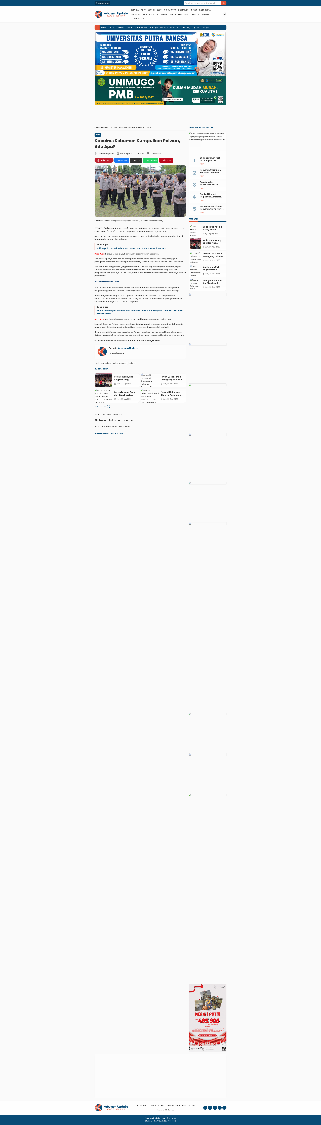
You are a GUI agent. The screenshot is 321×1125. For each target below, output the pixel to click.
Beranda (135, 10)
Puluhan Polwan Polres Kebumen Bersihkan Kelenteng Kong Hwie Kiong (138, 319)
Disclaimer (183, 10)
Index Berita (205, 10)
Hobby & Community (169, 27)
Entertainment (141, 27)
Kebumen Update (128, 348)
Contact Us (170, 10)
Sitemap (205, 14)
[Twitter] (220, 1108)
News (103, 27)
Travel (111, 27)
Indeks (194, 10)
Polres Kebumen (120, 363)
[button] (223, 3)
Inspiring (186, 27)
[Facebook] (205, 1108)
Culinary (120, 27)
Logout (164, 14)
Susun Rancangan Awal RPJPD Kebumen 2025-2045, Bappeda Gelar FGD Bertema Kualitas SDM (140, 312)
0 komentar (155, 153)
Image (206, 27)
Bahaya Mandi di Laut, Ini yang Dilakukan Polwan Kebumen (132, 254)
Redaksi (195, 14)
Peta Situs (191, 1105)
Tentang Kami (137, 19)
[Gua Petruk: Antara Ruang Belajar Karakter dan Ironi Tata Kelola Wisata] (195, 230)
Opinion (196, 27)
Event (129, 27)
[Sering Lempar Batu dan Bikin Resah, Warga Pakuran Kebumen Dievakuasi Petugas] (103, 395)
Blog (159, 10)
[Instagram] (210, 1108)
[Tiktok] (224, 1108)
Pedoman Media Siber (180, 14)
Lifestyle (154, 27)
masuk (109, 426)
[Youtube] (215, 1108)
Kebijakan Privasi (139, 14)
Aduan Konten (148, 10)
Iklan (184, 1105)
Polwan (132, 363)
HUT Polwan (106, 363)
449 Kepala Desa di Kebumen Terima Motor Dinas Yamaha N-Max (131, 248)
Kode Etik (153, 14)
